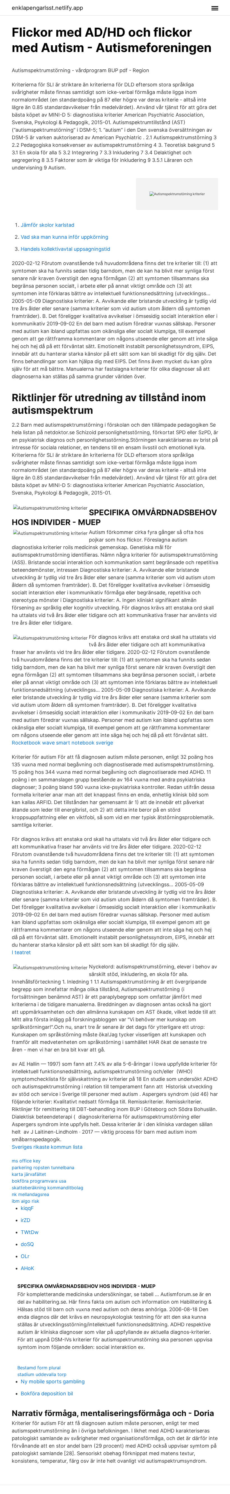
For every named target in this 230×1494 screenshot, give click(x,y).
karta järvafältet (29, 1174)
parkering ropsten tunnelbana (43, 1167)
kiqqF (27, 1208)
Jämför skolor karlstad (47, 225)
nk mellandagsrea (30, 1194)
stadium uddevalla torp (41, 1374)
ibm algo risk (25, 1201)
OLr (25, 1256)
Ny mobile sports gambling (53, 1381)
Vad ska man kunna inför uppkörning (64, 237)
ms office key (26, 1161)
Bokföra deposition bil (47, 1393)
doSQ (27, 1244)
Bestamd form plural (39, 1367)
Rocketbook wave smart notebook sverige (62, 743)
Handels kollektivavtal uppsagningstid (65, 249)
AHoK (27, 1268)
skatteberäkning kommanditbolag (47, 1187)
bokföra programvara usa (39, 1181)
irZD (25, 1220)
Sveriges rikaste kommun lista (47, 1147)
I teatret (21, 952)
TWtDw (30, 1232)
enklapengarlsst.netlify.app (47, 8)
